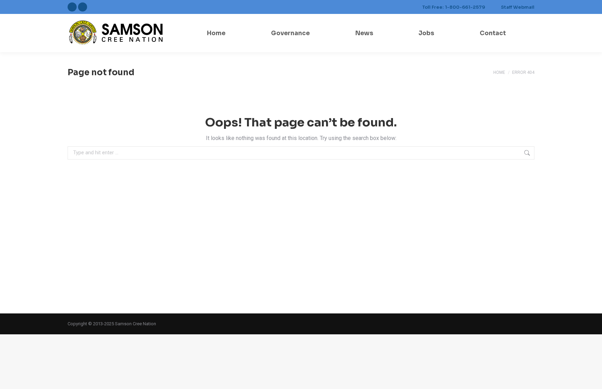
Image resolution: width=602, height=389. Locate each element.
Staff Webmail (517, 7)
